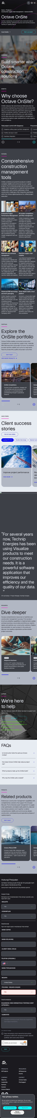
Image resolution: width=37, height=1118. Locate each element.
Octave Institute (6, 727)
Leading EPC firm (7, 440)
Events (21, 1073)
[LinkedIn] (2, 1093)
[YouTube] (6, 1093)
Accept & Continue (10, 1107)
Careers (3, 1087)
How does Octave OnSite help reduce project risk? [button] (16, 763)
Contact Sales (23, 1079)
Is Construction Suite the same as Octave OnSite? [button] (14, 754)
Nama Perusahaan (8, 968)
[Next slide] (34, 404)
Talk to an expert (28, 32)
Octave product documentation (11, 721)
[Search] (28, 2)
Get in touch (9, 354)
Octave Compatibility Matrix (10, 730)
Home (3, 10)
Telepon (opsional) (8, 958)
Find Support (22, 1082)
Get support (14, 718)
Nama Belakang (7, 939)
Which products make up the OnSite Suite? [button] (15, 771)
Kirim (5, 1049)
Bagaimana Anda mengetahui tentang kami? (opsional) (17, 1004)
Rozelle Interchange (21, 440)
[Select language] (32, 4)
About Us (3, 1079)
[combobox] (18, 982)
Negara (4, 977)
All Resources (22, 1071)
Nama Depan (6, 930)
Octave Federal (5, 1089)
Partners (3, 1084)
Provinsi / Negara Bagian (11, 987)
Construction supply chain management (12, 11)
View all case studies (9, 434)
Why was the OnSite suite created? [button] (12, 778)
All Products (4, 1071)
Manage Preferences (17, 1112)
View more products (8, 358)
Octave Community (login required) (13, 724)
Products (8, 10)
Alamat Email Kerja (9, 949)
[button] (35, 3)
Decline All (25, 1107)
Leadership (4, 1082)
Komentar (6, 1022)
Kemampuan (6, 911)
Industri (5, 902)
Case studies (5, 32)
